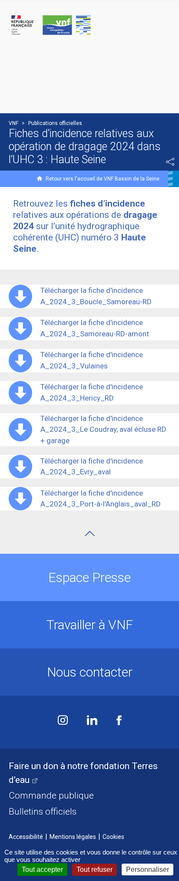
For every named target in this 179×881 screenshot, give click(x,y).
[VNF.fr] (89, 25)
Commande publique (51, 795)
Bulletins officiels (42, 811)
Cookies (113, 836)
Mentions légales (73, 836)
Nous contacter (90, 672)
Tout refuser (94, 869)
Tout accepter (42, 869)
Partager (170, 162)
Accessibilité (26, 836)
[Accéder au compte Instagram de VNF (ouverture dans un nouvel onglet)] (63, 721)
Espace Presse (89, 577)
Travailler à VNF (89, 624)
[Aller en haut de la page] (90, 533)
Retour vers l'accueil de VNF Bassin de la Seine (102, 179)
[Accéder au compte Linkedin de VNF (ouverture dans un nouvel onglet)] (92, 721)
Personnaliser (147, 869)
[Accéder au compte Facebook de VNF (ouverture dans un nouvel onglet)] (119, 721)
